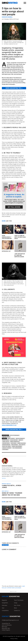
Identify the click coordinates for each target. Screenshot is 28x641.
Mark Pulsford (21, 443)
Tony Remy (5, 449)
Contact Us (17, 610)
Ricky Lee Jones (6, 446)
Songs (15, 602)
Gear (3, 608)
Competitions (5, 610)
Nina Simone (15, 444)
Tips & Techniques (14, 435)
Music (15, 608)
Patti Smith (22, 444)
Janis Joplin (5, 441)
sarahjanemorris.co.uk (9, 425)
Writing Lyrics (6, 436)
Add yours (5, 545)
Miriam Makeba (6, 444)
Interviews (4, 605)
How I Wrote (17, 605)
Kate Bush (13, 443)
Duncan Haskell (7, 17)
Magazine (4, 600)
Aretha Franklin (20, 438)
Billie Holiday (14, 440)
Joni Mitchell (6, 443)
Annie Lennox (11, 438)
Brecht (21, 440)
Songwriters (5, 602)
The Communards (17, 447)
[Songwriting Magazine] (10, 3)
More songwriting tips (13, 88)
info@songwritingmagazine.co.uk (10, 620)
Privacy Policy (14, 638)
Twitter (4, 478)
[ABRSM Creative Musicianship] (14, 356)
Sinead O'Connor (6, 447)
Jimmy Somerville (14, 441)
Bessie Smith (5, 440)
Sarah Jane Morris (17, 446)
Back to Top (13, 591)
